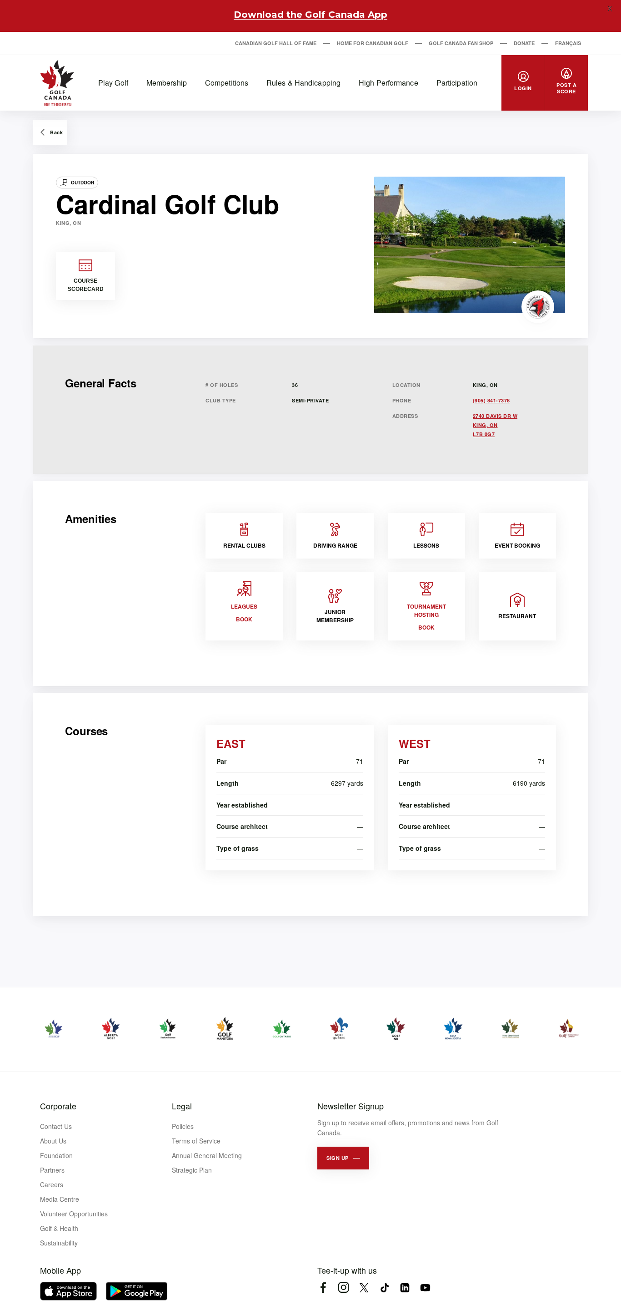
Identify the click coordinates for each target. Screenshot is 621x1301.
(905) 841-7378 (491, 400)
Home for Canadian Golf (372, 43)
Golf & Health (59, 1228)
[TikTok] (384, 1287)
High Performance (388, 82)
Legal (182, 1106)
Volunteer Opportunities (74, 1213)
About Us (53, 1140)
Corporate (58, 1106)
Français (568, 43)
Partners (52, 1169)
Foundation (56, 1155)
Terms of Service (196, 1140)
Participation (456, 82)
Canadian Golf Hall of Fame (275, 43)
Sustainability (59, 1242)
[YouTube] (425, 1287)
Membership (166, 82)
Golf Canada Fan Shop (461, 43)
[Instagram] (343, 1287)
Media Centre (59, 1199)
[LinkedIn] (405, 1287)
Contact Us (56, 1126)
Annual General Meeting (207, 1155)
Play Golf (113, 82)
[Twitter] (364, 1287)
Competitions (226, 82)
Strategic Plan (192, 1169)
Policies (183, 1126)
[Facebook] (323, 1287)
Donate (524, 43)
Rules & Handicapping (303, 82)
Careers (51, 1184)
